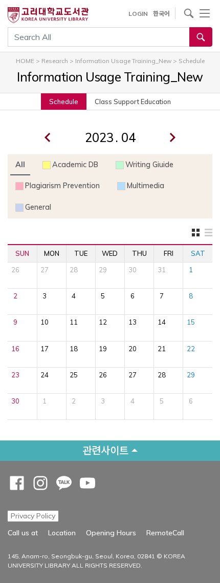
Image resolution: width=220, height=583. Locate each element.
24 (44, 375)
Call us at (23, 532)
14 (162, 322)
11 (74, 322)
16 (15, 349)
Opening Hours (111, 532)
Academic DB (75, 164)
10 (44, 322)
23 (15, 375)
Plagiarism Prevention (62, 185)
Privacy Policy (33, 515)
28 (74, 270)
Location (62, 532)
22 (191, 349)
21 (162, 349)
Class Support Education (133, 101)
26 (15, 270)
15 (191, 322)
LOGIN (138, 13)
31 (162, 270)
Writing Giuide (149, 164)
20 (132, 349)
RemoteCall (165, 532)
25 (74, 375)
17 (44, 349)
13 (132, 322)
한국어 (161, 13)
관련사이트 (105, 450)
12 (103, 322)
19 (103, 349)
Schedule (63, 101)
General (38, 207)
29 (103, 270)
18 (74, 349)
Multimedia (145, 185)
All (20, 164)
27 (44, 270)
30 (132, 270)
